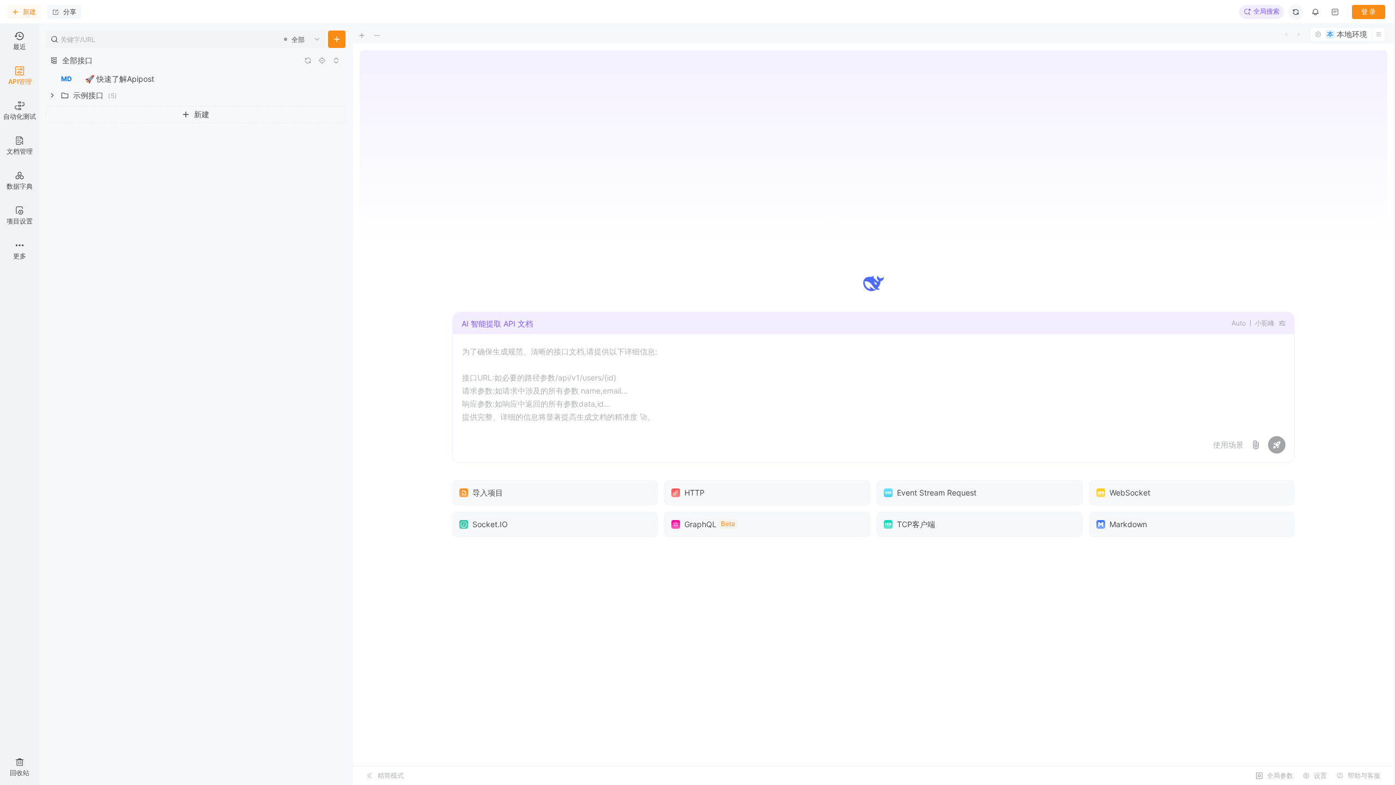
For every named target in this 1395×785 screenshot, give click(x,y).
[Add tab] (369, 35)
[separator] (352, 404)
